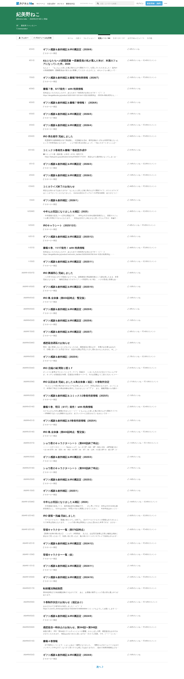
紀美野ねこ (28, 14)
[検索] (97, 3)
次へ (98, 666)
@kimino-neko (21, 19)
